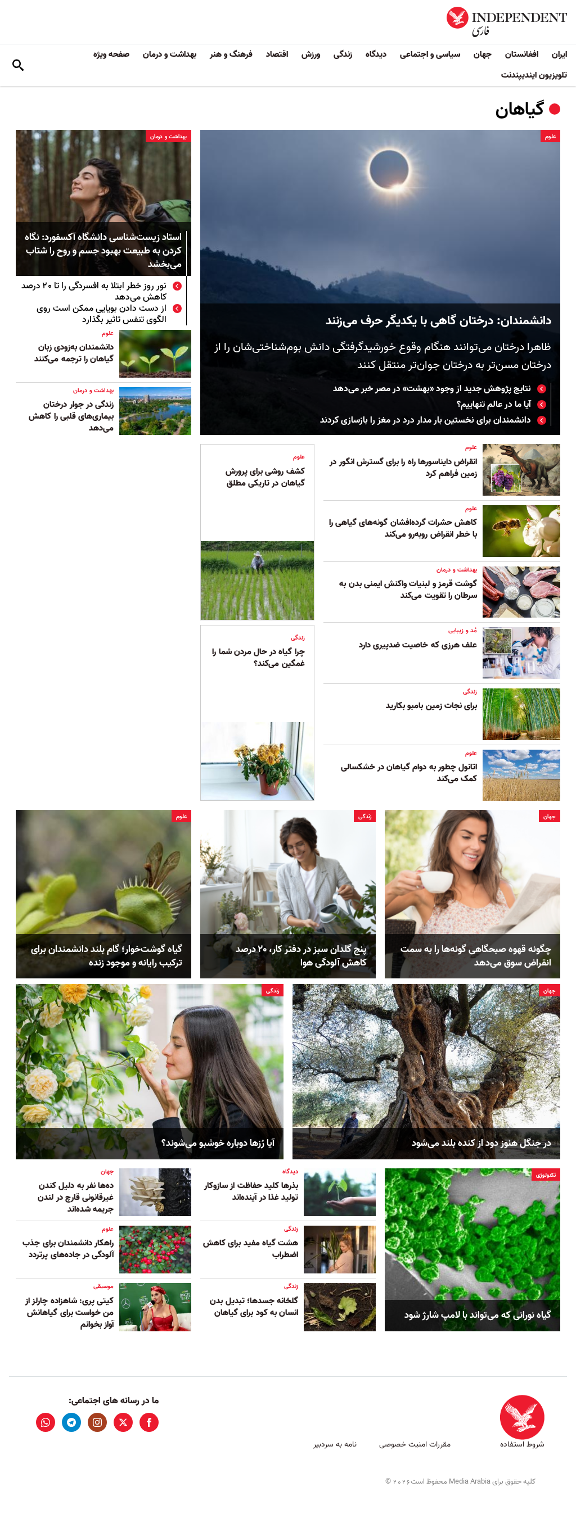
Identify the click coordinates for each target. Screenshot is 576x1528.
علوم (550, 136)
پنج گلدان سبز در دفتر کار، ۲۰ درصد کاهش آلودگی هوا (301, 956)
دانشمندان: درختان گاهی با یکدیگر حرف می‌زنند (438, 321)
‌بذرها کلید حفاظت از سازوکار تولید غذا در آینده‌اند (251, 1191)
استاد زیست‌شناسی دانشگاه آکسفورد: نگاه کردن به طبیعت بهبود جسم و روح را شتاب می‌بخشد (103, 251)
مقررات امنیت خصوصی (415, 1444)
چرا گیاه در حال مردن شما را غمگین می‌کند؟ (258, 657)
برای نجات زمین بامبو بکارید (430, 706)
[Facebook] (149, 1422)
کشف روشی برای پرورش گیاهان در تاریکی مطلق (265, 477)
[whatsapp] (45, 1422)
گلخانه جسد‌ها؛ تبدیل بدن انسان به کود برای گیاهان (254, 1307)
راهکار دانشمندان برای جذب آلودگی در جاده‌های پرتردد (68, 1249)
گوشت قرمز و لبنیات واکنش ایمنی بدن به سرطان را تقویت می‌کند (408, 589)
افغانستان (521, 54)
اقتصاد (277, 54)
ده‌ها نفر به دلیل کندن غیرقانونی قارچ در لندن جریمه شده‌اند (76, 1197)
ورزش (311, 54)
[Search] (18, 65)
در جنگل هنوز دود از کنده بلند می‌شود (481, 1143)
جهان (483, 54)
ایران (559, 54)
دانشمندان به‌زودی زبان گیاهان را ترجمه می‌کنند (74, 353)
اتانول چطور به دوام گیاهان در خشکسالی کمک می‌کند (409, 773)
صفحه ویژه (111, 54)
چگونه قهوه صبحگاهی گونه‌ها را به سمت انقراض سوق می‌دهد (475, 956)
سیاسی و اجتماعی (430, 54)
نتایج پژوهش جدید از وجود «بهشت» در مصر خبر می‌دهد (432, 389)
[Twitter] (123, 1422)
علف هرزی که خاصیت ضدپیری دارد (418, 645)
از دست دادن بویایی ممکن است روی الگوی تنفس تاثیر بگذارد (101, 314)
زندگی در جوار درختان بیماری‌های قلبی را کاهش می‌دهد (71, 416)
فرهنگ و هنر (231, 54)
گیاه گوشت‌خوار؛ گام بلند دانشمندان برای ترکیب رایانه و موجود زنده (106, 956)
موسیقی (103, 1286)
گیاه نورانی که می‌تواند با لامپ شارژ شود (477, 1315)
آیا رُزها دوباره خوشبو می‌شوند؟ (217, 1143)
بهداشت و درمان (169, 54)
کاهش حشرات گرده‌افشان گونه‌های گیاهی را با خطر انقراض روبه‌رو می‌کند (403, 528)
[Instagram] (97, 1422)
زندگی (343, 54)
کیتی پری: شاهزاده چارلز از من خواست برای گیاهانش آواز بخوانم (69, 1312)
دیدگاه (376, 54)
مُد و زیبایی (462, 630)
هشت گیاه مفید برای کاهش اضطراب (250, 1249)
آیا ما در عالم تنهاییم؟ (494, 404)
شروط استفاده (522, 1444)
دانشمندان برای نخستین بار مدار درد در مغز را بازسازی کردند (425, 420)
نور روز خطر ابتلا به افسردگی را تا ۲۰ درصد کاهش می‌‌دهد (93, 291)
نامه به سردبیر (335, 1444)
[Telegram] (71, 1422)
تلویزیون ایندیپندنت (534, 75)
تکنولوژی (546, 1175)
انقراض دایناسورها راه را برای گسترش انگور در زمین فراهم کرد (403, 467)
